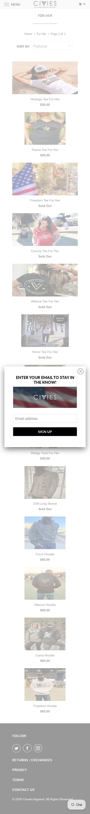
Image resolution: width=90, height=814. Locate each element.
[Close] (80, 370)
